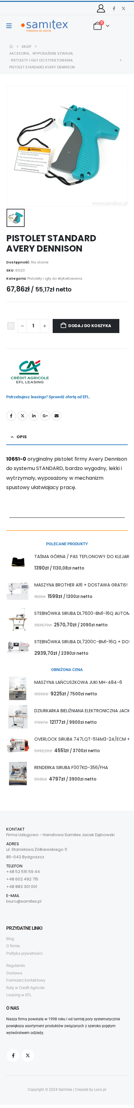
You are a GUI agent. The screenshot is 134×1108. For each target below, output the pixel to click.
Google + (45, 416)
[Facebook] (114, 8)
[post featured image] (18, 562)
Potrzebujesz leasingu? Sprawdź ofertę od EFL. (48, 397)
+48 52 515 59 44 (23, 872)
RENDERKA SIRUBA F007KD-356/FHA (71, 767)
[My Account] (101, 8)
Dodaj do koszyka (89, 326)
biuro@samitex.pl (23, 901)
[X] (123, 8)
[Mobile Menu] (11, 26)
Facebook (11, 416)
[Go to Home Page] (11, 46)
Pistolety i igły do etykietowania (54, 278)
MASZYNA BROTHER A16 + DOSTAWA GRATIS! (80, 585)
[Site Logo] (44, 26)
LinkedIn (34, 416)
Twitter (22, 416)
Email (56, 416)
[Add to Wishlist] (10, 326)
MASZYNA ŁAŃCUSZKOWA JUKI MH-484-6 (78, 682)
